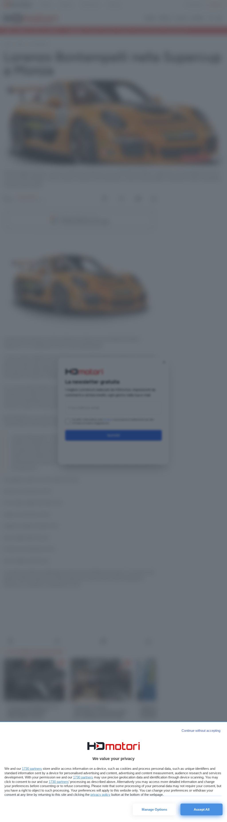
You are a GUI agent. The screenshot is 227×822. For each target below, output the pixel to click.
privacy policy (100, 794)
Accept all (201, 809)
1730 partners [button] (32, 768)
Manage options (154, 809)
